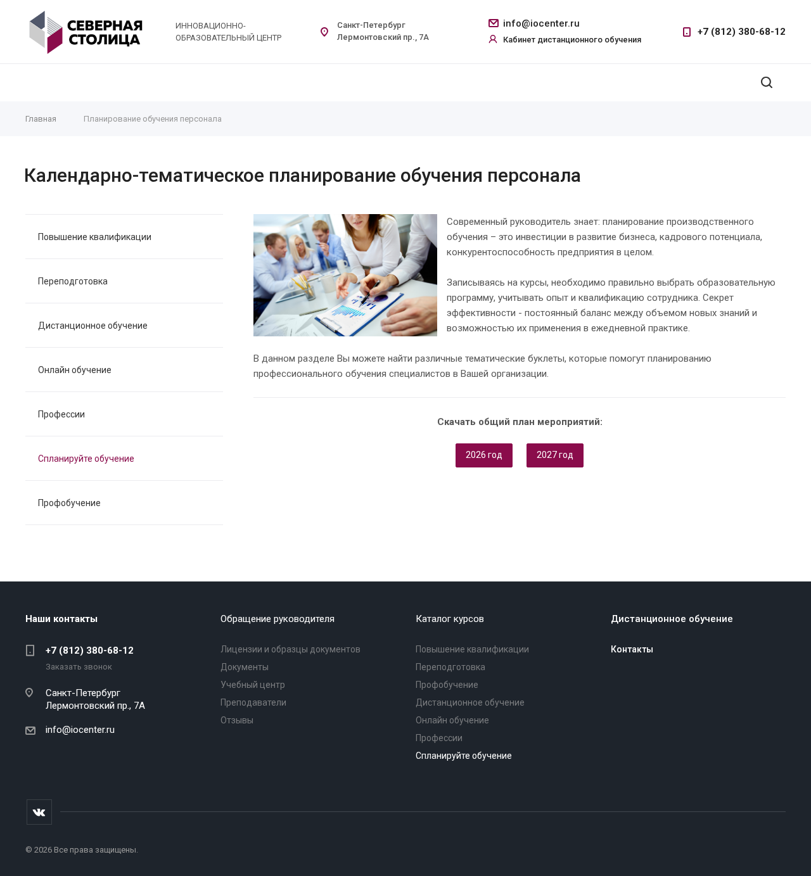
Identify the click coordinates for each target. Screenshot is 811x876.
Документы (244, 667)
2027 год (555, 455)
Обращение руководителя (277, 619)
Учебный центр (252, 685)
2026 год (484, 455)
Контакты (632, 649)
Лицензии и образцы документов (290, 649)
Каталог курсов (450, 619)
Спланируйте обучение (86, 459)
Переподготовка (73, 281)
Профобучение (69, 503)
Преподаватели (253, 702)
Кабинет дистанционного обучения (572, 39)
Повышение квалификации (94, 237)
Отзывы (236, 720)
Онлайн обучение (75, 370)
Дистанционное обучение (93, 326)
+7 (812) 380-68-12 (742, 31)
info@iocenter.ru (541, 23)
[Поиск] (767, 82)
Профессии (61, 414)
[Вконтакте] (39, 812)
